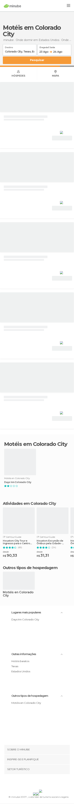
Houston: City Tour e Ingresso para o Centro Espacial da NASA (16, 542)
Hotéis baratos (20, 661)
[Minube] (12, 6)
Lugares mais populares (26, 612)
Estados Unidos (20, 671)
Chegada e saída (47, 46)
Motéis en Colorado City (18, 594)
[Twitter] (36, 782)
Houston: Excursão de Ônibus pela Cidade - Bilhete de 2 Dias (50, 542)
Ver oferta (62, 138)
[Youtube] (46, 782)
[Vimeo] (41, 782)
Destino (9, 46)
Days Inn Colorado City (17, 482)
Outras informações (23, 654)
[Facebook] (31, 782)
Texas (14, 666)
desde (6, 551)
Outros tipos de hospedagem (29, 696)
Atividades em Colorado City (29, 503)
